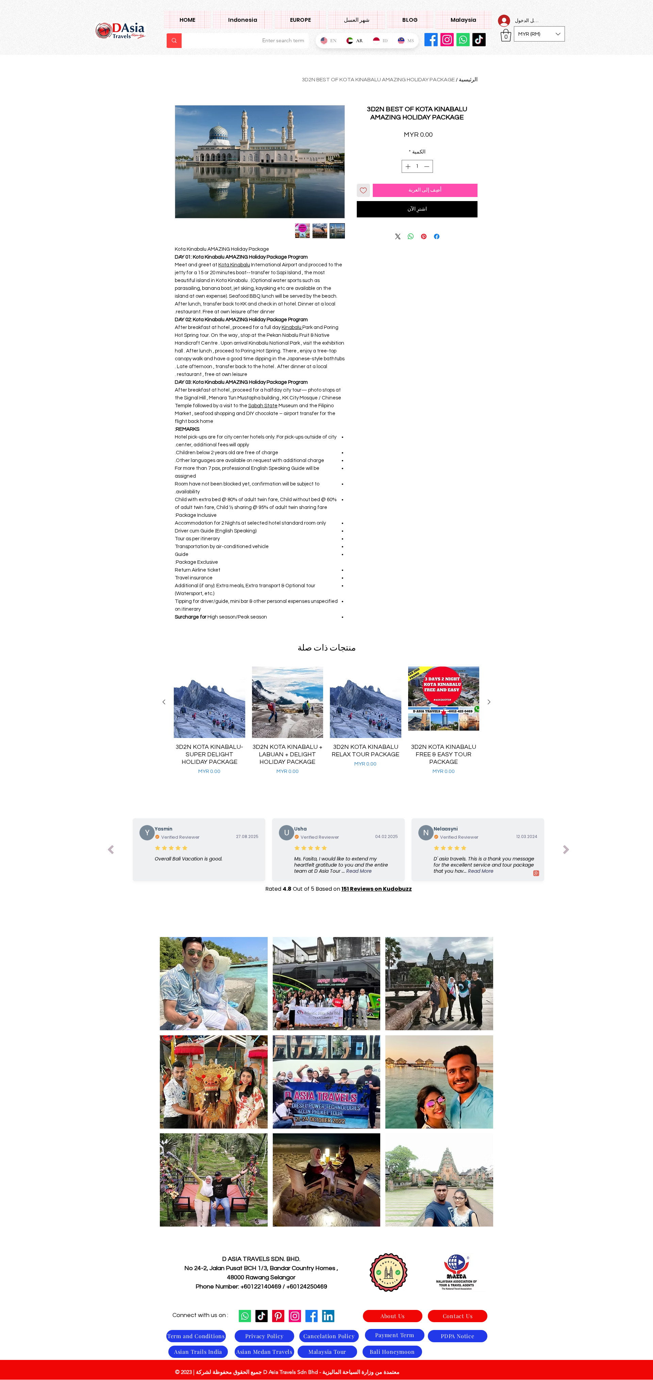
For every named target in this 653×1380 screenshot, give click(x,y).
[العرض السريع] (444, 702)
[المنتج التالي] (164, 702)
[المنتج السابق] (489, 702)
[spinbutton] (417, 166)
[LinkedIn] (328, 1316)
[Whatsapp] (463, 39)
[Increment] (407, 166)
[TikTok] (479, 39)
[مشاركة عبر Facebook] (437, 236)
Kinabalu (292, 327)
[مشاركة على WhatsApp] (411, 236)
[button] (463, 20)
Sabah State (263, 405)
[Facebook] (431, 39)
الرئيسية (468, 79)
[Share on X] (398, 236)
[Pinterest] (278, 1316)
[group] (326, 724)
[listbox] (539, 34)
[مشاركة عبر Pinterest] (424, 236)
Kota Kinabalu (234, 264)
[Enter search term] (174, 40)
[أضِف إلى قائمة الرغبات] (363, 190)
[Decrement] (427, 166)
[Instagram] (447, 39)
